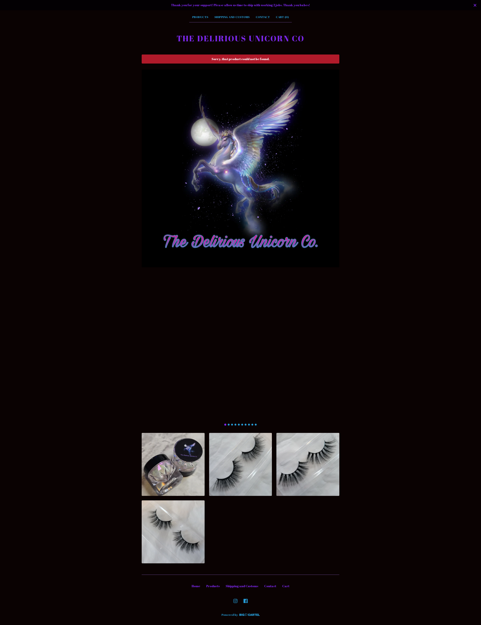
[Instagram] (235, 601)
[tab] (225, 425)
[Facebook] (245, 601)
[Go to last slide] (147, 245)
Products (200, 17)
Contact (263, 17)
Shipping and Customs (232, 17)
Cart (285, 586)
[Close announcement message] (475, 5)
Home (196, 586)
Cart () (282, 17)
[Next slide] (334, 245)
